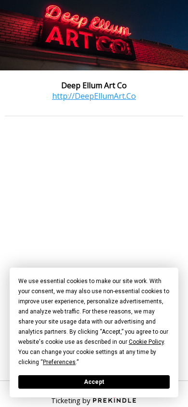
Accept (94, 382)
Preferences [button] (59, 362)
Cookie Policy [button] (146, 342)
